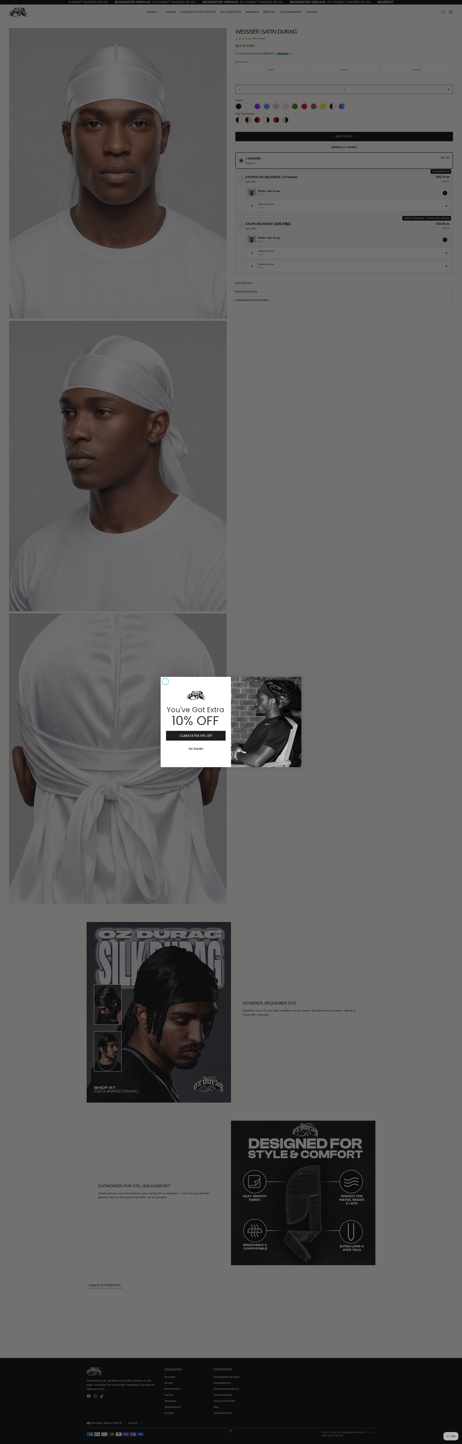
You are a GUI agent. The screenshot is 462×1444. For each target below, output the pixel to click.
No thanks (196, 749)
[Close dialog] (165, 681)
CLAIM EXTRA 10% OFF (195, 735)
